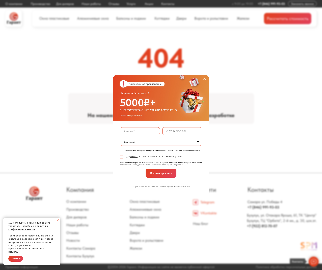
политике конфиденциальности (187, 150)
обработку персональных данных (152, 150)
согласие (134, 157)
